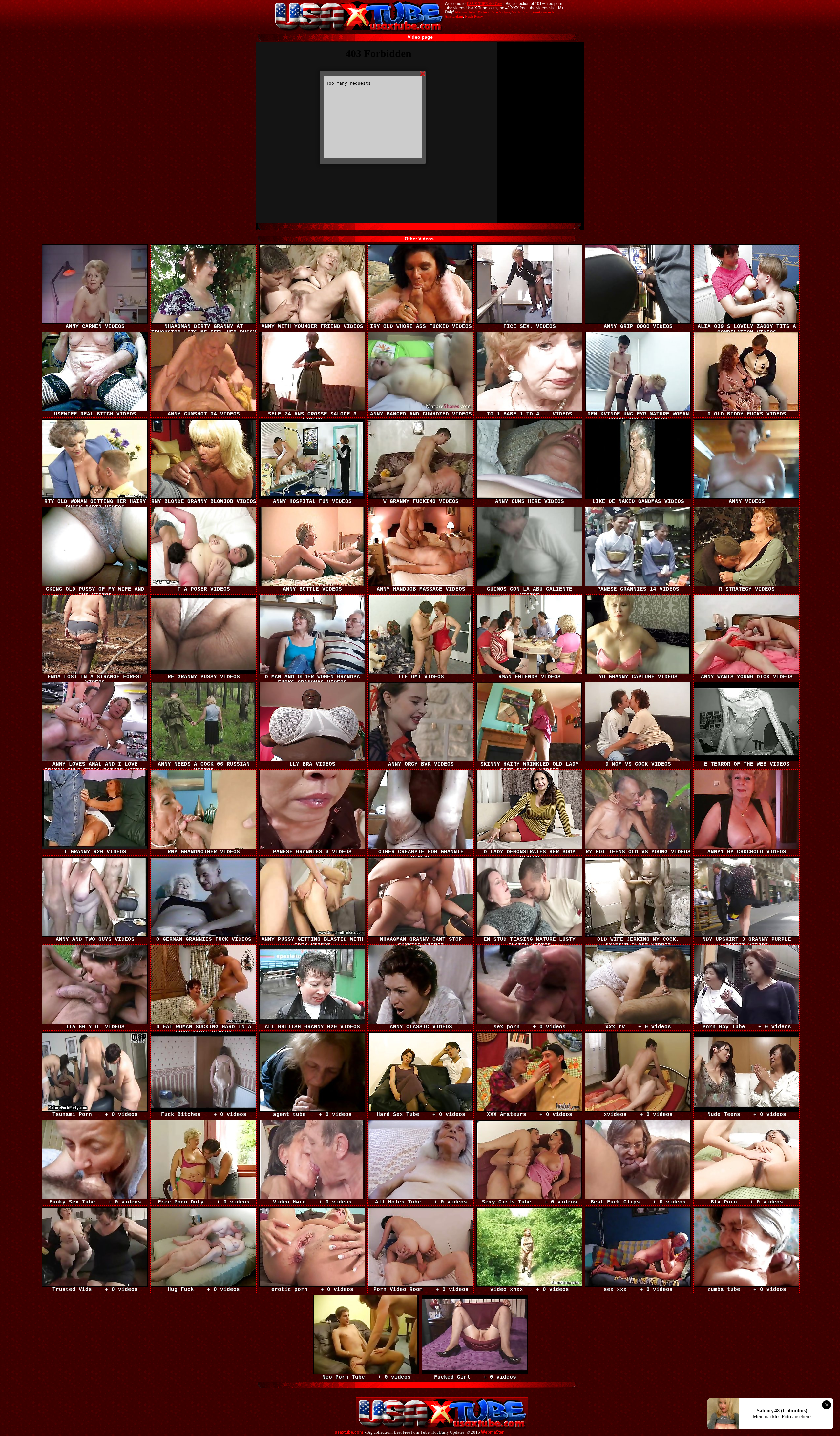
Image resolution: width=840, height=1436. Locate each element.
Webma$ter (492, 1432)
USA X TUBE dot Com (484, 4)
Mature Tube (465, 12)
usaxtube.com (349, 1432)
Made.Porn (520, 12)
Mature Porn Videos (493, 12)
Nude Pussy (474, 16)
